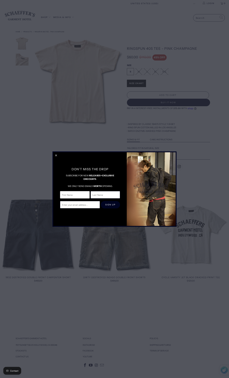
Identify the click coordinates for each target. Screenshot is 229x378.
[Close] (56, 155)
